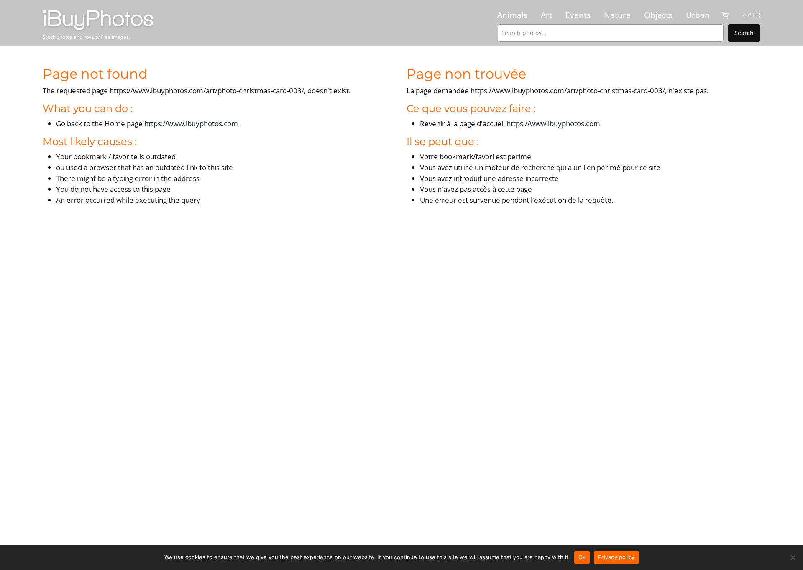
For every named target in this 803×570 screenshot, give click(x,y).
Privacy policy (616, 557)
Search (744, 33)
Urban (698, 15)
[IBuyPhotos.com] (129, 20)
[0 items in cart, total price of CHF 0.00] (725, 15)
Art (546, 15)
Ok (582, 557)
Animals (512, 15)
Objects (658, 15)
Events (578, 15)
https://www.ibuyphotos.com (191, 123)
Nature (617, 15)
